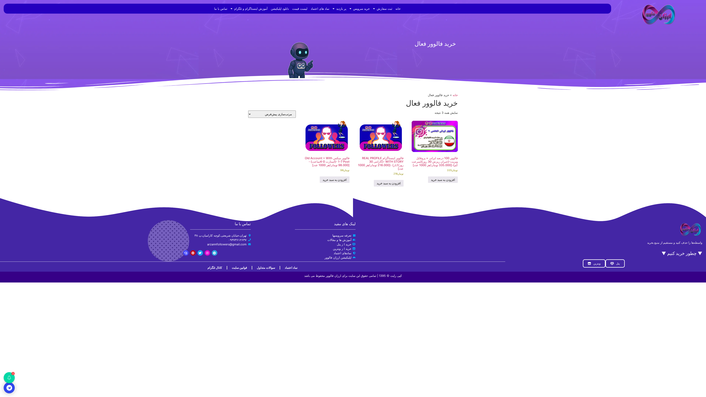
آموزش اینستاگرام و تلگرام (251, 8)
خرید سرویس (361, 8)
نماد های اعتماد (320, 8)
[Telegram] (214, 253)
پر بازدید (341, 8)
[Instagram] (207, 253)
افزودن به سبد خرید (443, 180)
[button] (9, 377)
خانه (398, 8)
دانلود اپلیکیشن (280, 8)
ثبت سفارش (384, 8)
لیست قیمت (299, 8)
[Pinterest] (193, 253)
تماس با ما (220, 8)
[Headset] (186, 253)
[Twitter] (200, 253)
